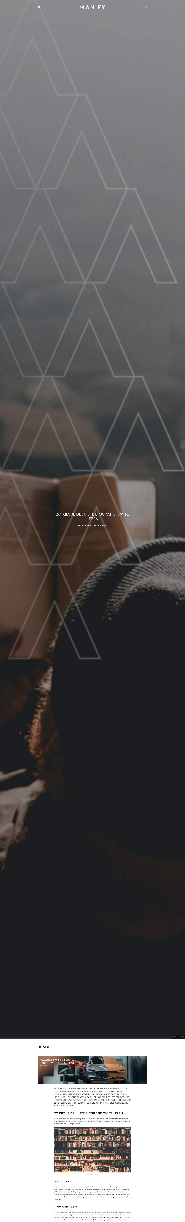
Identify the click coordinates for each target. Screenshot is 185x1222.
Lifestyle (44, 1046)
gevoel (115, 1197)
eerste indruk (89, 1220)
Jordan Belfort (118, 1118)
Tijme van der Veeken (100, 525)
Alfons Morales (94, 1174)
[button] (39, 7)
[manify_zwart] (92, 7)
